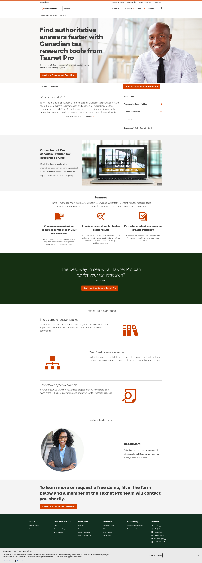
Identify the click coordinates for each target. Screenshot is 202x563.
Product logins (34, 526)
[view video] (122, 162)
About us (81, 526)
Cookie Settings (156, 555)
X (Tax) (156, 529)
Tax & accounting (59, 529)
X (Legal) (156, 526)
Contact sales (107, 535)
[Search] (161, 8)
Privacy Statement (22, 561)
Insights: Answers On (84, 535)
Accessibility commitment (135, 526)
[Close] (198, 555)
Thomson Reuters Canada (48, 15)
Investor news (33, 529)
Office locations (108, 529)
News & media (58, 532)
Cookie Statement (9, 561)
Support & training (108, 526)
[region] (101, 555)
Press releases (83, 529)
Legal (55, 526)
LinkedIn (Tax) (158, 535)
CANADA (67, 8)
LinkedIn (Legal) (158, 532)
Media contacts (107, 532)
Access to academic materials (136, 529)
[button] (117, 8)
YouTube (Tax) (158, 542)
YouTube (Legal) (159, 539)
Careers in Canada (84, 532)
